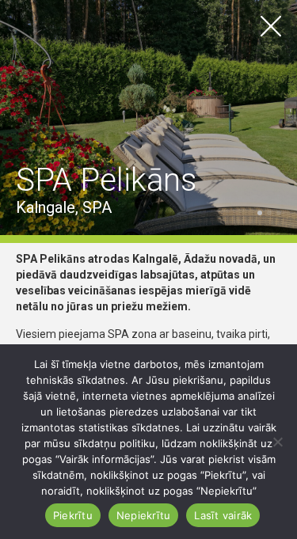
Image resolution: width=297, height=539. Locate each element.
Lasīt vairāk (223, 515)
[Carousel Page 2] (269, 213)
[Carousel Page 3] (278, 213)
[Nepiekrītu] (277, 442)
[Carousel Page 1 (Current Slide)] (259, 213)
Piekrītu (73, 515)
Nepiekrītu (143, 515)
